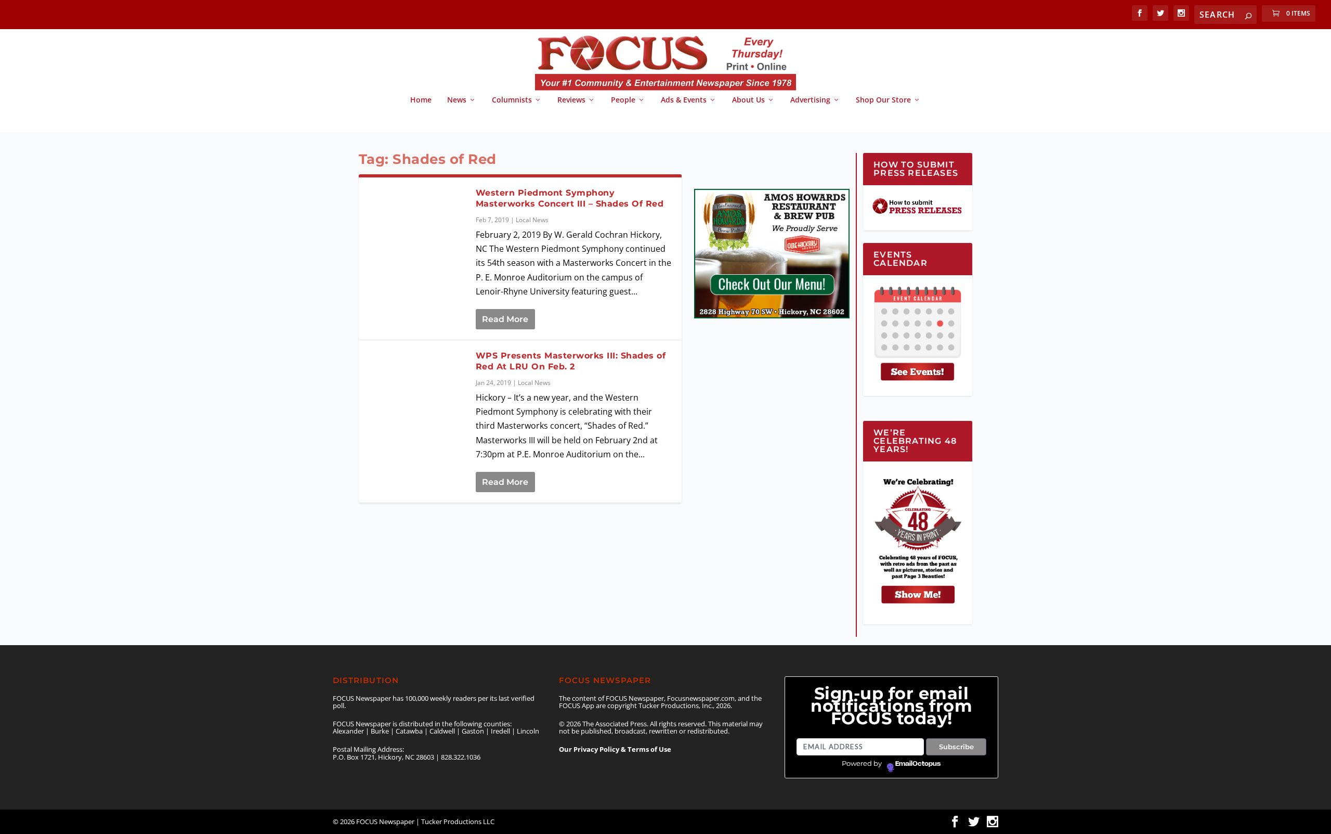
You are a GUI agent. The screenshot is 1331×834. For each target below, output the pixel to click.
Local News (532, 219)
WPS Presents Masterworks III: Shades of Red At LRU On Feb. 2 (571, 361)
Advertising (810, 100)
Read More (505, 319)
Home (421, 100)
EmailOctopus (918, 764)
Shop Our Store (883, 100)
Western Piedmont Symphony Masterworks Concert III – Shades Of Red (570, 198)
